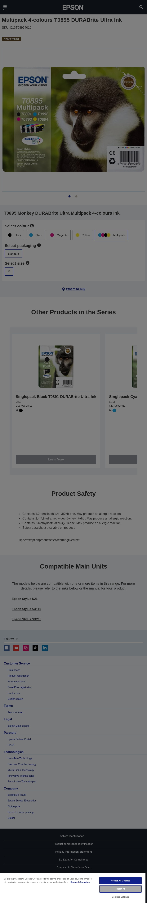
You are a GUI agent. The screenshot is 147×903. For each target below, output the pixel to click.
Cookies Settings (120, 897)
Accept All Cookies (120, 881)
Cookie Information (80, 882)
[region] (72, 888)
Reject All (120, 889)
